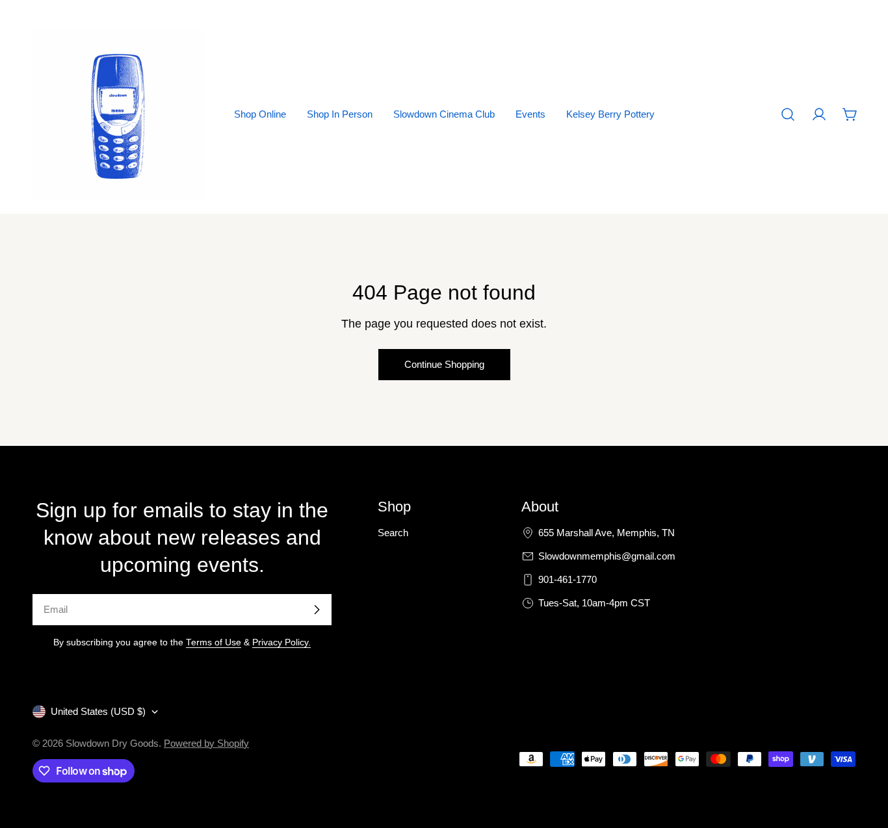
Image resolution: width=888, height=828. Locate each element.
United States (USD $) (98, 711)
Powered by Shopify (206, 743)
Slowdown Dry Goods (112, 743)
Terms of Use (213, 642)
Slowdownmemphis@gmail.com (606, 556)
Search (393, 532)
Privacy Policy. (281, 642)
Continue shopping (444, 364)
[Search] (788, 114)
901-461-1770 (567, 579)
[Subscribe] (316, 609)
